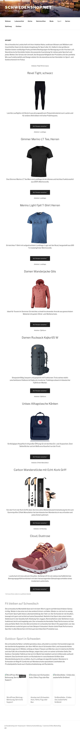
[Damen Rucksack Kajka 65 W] (40, 375)
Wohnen (8, 21)
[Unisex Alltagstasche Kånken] (40, 441)
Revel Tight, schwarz (40, 73)
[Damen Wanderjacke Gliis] (40, 309)
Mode (51, 21)
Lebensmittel (19, 21)
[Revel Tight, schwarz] (40, 111)
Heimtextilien (41, 21)
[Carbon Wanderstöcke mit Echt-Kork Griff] (40, 507)
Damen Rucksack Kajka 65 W (40, 337)
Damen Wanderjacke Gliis (40, 271)
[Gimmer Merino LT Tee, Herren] (40, 177)
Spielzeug (8, 26)
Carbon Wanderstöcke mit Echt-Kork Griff (40, 469)
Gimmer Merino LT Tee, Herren (40, 139)
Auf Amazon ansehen (40, 126)
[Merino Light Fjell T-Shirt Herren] (40, 243)
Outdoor (18, 26)
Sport (59, 21)
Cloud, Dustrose (40, 536)
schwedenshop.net (28, 7)
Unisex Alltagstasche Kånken (40, 403)
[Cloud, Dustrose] (40, 573)
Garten (67, 21)
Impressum (22, 726)
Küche (30, 21)
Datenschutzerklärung (34, 726)
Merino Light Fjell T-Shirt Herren (40, 205)
